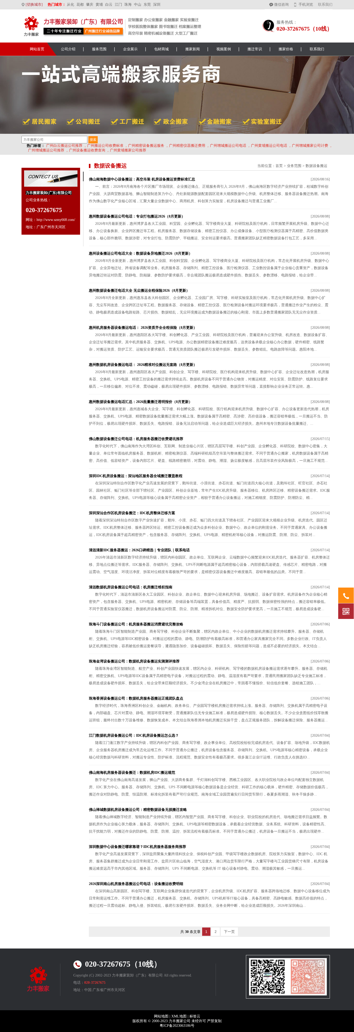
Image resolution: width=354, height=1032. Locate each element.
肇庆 (89, 4)
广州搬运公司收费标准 (105, 146)
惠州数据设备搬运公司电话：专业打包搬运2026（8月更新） (137, 216)
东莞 (147, 4)
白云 (108, 4)
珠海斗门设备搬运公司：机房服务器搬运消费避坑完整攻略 (136, 624)
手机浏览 (306, 4)
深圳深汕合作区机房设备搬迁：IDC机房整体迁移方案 (132, 513)
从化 (70, 4)
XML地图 (179, 1016)
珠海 (128, 4)
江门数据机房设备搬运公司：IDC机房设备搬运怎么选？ (134, 735)
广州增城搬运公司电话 (228, 146)
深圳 (156, 4)
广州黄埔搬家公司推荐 (128, 150)
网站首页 (37, 49)
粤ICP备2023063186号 (177, 1026)
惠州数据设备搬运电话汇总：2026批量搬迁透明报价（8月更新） (140, 402)
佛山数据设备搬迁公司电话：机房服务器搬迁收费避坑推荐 (136, 439)
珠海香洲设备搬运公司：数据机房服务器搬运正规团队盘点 (136, 698)
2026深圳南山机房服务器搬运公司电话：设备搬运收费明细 (136, 884)
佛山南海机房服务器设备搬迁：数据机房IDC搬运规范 (132, 773)
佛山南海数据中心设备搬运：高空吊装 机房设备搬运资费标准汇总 (142, 179)
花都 (80, 4)
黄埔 (99, 4)
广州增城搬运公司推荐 (46, 150)
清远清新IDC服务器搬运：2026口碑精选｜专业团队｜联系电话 (139, 550)
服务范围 (99, 49)
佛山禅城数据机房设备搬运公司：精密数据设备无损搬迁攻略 (138, 810)
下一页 (229, 932)
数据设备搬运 (316, 166)
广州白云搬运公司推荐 (64, 146)
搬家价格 (286, 49)
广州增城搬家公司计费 (310, 146)
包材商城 (161, 49)
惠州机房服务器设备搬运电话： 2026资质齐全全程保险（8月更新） (143, 328)
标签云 (194, 1016)
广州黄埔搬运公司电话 (269, 146)
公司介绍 (68, 49)
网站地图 (161, 1016)
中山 (137, 4)
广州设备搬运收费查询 (87, 150)
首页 (279, 166)
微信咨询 (281, 4)
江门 (118, 4)
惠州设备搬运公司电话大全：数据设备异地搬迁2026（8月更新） (140, 253)
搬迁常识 (254, 49)
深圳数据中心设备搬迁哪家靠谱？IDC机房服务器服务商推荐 (137, 847)
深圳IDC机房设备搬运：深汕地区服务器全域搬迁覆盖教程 (135, 476)
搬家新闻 (192, 49)
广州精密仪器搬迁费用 (187, 146)
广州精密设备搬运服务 (146, 146)
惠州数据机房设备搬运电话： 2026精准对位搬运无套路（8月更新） (143, 365)
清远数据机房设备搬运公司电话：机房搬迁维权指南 (130, 587)
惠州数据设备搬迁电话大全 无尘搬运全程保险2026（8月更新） (139, 290)
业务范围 (294, 166)
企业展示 (130, 49)
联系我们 (325, 4)
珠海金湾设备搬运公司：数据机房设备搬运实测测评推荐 (134, 661)
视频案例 (223, 49)
